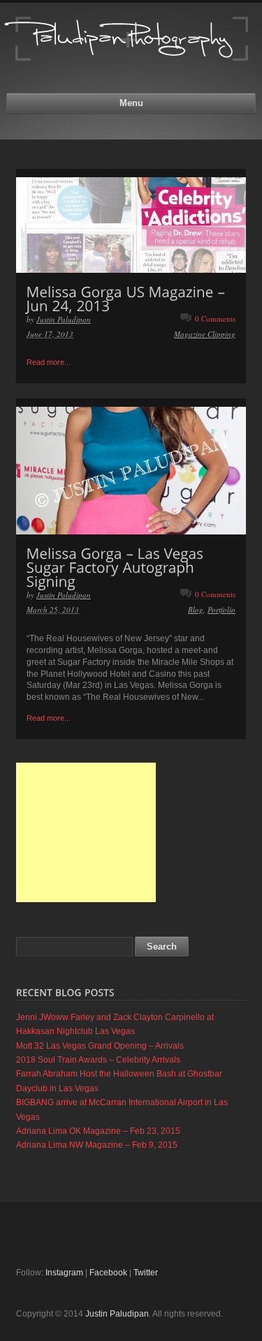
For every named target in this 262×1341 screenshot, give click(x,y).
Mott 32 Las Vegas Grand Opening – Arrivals (100, 1046)
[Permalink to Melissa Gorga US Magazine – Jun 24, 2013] (128, 298)
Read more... (49, 362)
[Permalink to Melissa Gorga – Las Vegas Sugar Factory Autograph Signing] (117, 567)
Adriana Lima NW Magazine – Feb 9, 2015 (96, 1145)
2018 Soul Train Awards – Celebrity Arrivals (98, 1060)
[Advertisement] (86, 832)
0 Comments (215, 318)
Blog (195, 609)
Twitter (145, 1273)
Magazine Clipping (204, 334)
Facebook (108, 1273)
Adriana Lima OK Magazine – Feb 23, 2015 (98, 1131)
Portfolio (221, 609)
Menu (131, 103)
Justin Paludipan (63, 319)
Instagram (64, 1273)
